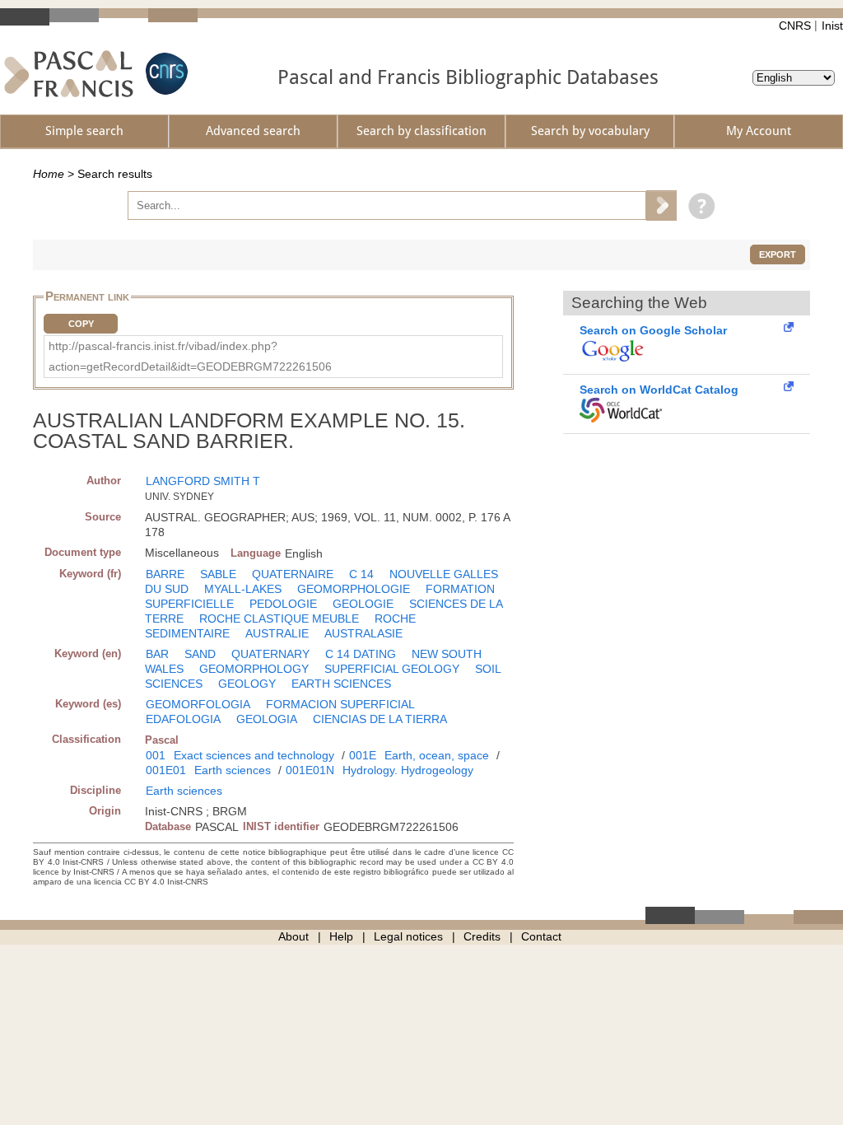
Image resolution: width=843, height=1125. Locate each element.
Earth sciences (232, 770)
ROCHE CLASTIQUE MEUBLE (279, 618)
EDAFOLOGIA (183, 719)
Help (341, 936)
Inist (832, 25)
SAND (200, 654)
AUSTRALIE (277, 633)
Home (48, 173)
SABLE (218, 574)
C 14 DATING (360, 654)
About (293, 936)
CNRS (795, 25)
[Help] (697, 205)
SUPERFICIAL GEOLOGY (391, 668)
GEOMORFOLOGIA (198, 704)
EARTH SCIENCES (341, 683)
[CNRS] (164, 74)
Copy (81, 324)
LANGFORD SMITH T (203, 481)
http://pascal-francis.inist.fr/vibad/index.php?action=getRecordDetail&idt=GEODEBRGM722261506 (190, 356)
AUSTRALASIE (363, 633)
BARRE (165, 574)
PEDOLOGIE (283, 603)
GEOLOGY (247, 683)
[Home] (68, 73)
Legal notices (408, 936)
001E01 (166, 770)
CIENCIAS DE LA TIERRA (380, 719)
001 (155, 755)
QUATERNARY (270, 654)
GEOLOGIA (266, 719)
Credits (482, 936)
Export (777, 254)
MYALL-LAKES (243, 588)
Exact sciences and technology (254, 755)
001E (362, 755)
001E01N (310, 770)
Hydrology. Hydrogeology (407, 770)
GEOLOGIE (363, 603)
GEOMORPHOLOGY (254, 668)
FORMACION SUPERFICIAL (340, 704)
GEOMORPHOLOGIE (353, 588)
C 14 (361, 574)
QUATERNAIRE (292, 574)
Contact (541, 936)
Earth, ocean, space (436, 755)
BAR (157, 654)
